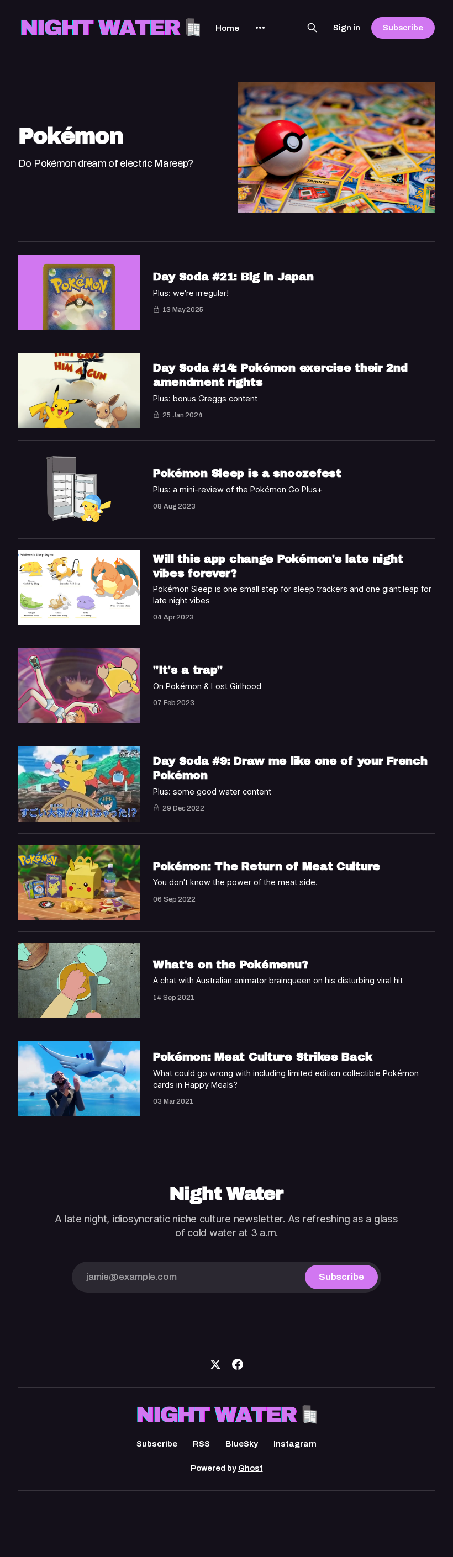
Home (227, 28)
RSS (201, 1443)
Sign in (346, 27)
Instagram (295, 1443)
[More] (260, 27)
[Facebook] (237, 1364)
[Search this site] (312, 27)
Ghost (250, 1468)
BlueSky (241, 1443)
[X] (215, 1364)
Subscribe (403, 27)
